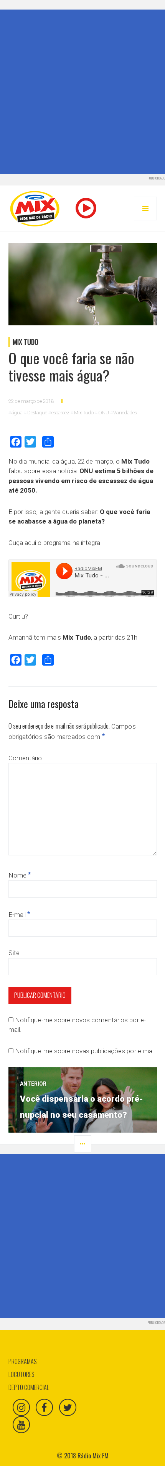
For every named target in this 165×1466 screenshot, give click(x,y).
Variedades (125, 412)
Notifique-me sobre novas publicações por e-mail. (85, 1051)
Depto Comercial (28, 1387)
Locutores (21, 1374)
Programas (22, 1361)
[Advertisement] (82, 92)
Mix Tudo (25, 342)
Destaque (37, 412)
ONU (103, 412)
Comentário (25, 758)
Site (14, 953)
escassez (60, 412)
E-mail (19, 914)
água (17, 412)
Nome (19, 875)
